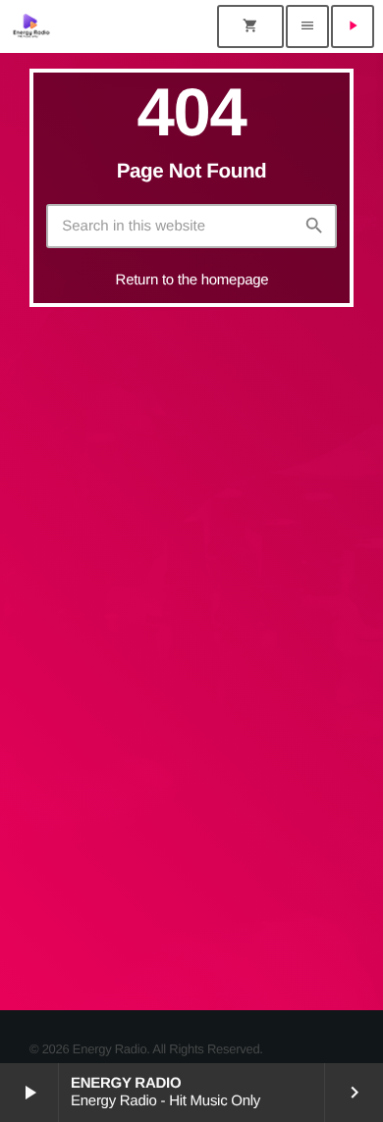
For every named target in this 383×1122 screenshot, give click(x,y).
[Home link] (31, 26)
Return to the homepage (192, 280)
